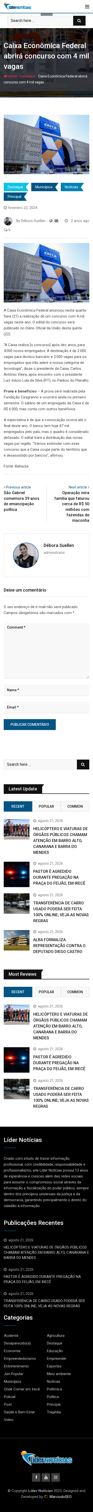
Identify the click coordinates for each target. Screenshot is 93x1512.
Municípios (44, 187)
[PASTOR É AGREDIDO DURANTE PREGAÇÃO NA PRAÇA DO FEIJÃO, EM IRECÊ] (17, 874)
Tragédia (54, 1412)
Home (12, 76)
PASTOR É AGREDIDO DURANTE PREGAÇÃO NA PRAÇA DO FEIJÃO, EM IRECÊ (59, 877)
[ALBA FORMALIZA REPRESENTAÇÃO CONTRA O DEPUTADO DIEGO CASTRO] (17, 940)
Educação (55, 1351)
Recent (17, 806)
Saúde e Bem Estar (19, 1412)
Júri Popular (13, 1374)
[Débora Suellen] (56, 221)
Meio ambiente (59, 1374)
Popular (46, 806)
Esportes (54, 1366)
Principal (14, 196)
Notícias (71, 187)
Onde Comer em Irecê (22, 1389)
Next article (78, 487)
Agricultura (55, 1335)
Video (8, 1420)
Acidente (11, 1335)
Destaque (27, 76)
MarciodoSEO (60, 1496)
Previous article (18, 487)
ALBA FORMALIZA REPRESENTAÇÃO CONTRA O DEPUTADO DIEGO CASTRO (59, 945)
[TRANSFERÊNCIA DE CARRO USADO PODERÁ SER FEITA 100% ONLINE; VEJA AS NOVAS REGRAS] (17, 903)
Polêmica (54, 1389)
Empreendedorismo (20, 1358)
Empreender (56, 1358)
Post (8, 1404)
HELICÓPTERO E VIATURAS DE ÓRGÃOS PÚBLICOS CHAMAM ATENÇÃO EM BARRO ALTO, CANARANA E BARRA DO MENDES (60, 840)
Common (75, 806)
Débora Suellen (59, 545)
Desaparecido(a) (17, 1343)
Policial (9, 1397)
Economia (12, 1351)
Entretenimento (16, 1366)
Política (53, 1397)
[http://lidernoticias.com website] (51, 221)
